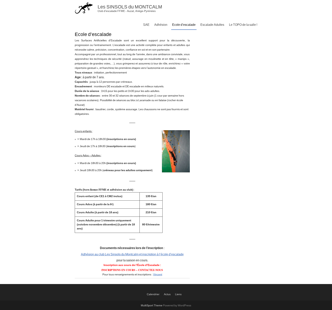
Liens (178, 294)
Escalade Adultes (212, 24)
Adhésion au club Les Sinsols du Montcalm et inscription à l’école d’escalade (132, 254)
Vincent (157, 274)
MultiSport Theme (152, 305)
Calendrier (153, 294)
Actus (167, 294)
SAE (146, 24)
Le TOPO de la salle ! (243, 24)
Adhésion (160, 24)
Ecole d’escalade (184, 24)
